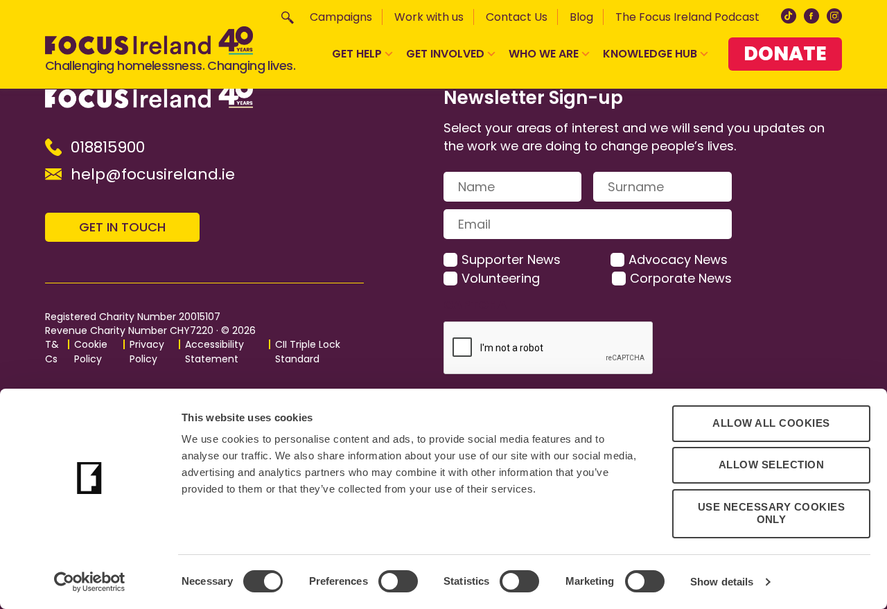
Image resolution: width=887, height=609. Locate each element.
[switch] (398, 581)
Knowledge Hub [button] (650, 54)
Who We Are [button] (544, 54)
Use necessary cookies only (771, 513)
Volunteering (501, 278)
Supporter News (511, 259)
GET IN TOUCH (122, 227)
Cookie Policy (90, 351)
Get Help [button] (357, 54)
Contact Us (516, 17)
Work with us (429, 17)
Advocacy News (678, 259)
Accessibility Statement (214, 351)
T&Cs (52, 351)
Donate (785, 53)
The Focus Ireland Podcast (687, 17)
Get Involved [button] (445, 54)
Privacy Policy (147, 351)
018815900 (108, 147)
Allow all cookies (771, 423)
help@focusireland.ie (153, 174)
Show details (721, 582)
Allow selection (772, 464)
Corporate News (681, 278)
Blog (581, 17)
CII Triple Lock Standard (307, 351)
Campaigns (341, 17)
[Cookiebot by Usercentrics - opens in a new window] (89, 582)
